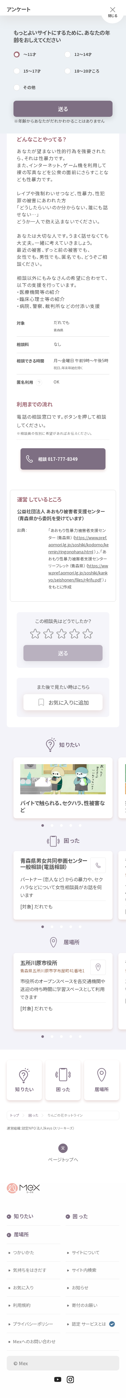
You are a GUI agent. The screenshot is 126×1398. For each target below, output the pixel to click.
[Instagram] (70, 1379)
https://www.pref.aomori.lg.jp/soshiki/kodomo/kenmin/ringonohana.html (78, 545)
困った (33, 1115)
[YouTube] (57, 1379)
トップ (14, 1115)
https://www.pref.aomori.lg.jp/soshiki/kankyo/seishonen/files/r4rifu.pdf (78, 573)
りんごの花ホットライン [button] (65, 1115)
